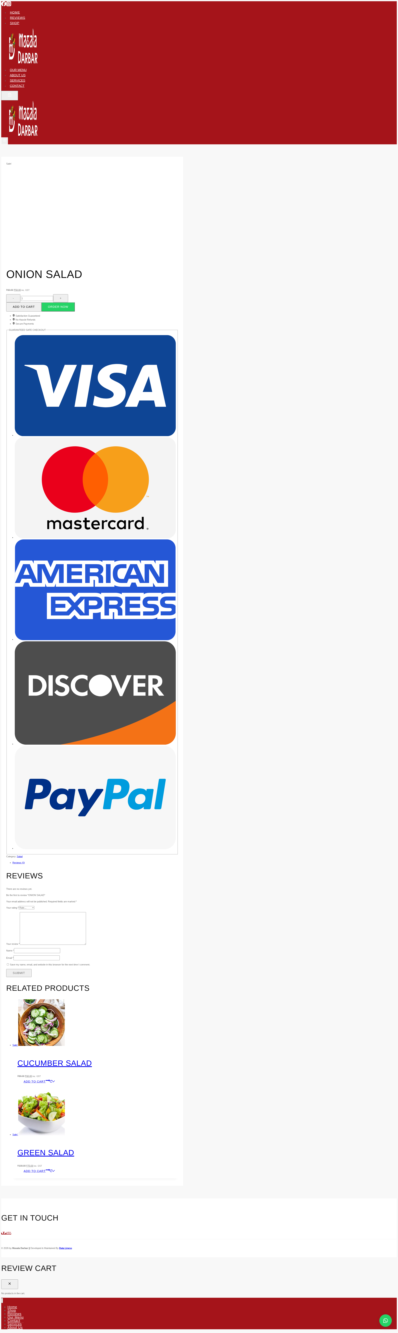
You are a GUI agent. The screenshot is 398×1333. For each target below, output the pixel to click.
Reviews (17, 17)
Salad (20, 856)
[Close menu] (2, 1300)
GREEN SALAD (45, 1152)
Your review (13, 944)
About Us (15, 1327)
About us (17, 75)
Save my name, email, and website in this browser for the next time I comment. (50, 964)
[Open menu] (4, 140)
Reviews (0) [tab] (18, 862)
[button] (58, 307)
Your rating (12, 907)
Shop (14, 23)
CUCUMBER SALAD (54, 1063)
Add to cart (24, 306)
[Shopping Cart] (9, 96)
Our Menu (18, 70)
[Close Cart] (9, 1284)
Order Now (58, 306)
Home (15, 12)
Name (10, 950)
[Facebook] (3, 5)
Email (10, 958)
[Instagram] (8, 5)
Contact (17, 85)
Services (17, 80)
